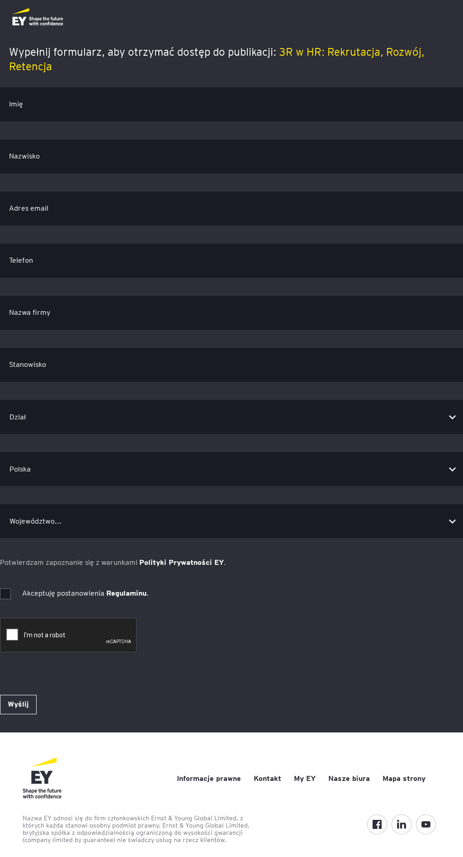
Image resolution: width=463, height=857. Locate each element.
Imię (16, 104)
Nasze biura (349, 778)
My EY (305, 778)
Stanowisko (27, 364)
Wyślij (18, 704)
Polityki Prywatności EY (181, 562)
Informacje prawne (209, 778)
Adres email (28, 208)
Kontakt (267, 778)
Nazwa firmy (30, 312)
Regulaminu (126, 593)
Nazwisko (24, 156)
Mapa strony (404, 778)
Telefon (21, 260)
